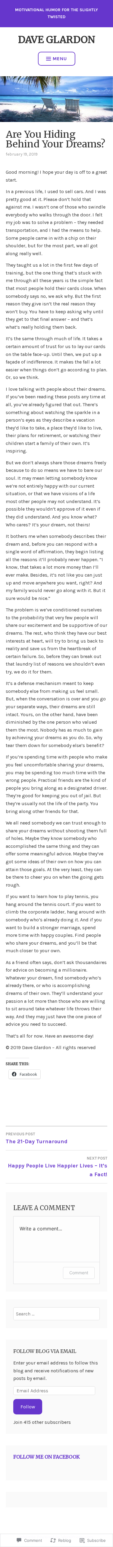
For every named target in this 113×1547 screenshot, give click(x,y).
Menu (60, 58)
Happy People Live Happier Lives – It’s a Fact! (57, 1167)
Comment (78, 1272)
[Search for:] (56, 1314)
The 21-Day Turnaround (36, 1138)
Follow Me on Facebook (46, 1457)
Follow (27, 1407)
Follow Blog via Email (44, 1351)
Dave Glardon (56, 40)
